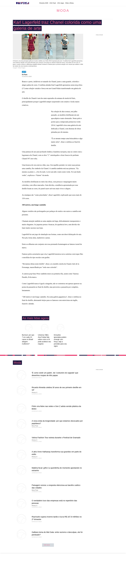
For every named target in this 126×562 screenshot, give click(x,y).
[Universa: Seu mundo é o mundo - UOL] (22, 3)
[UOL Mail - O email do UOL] (99, 3)
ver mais (47, 545)
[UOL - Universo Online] (30, 3)
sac (95, 3)
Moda (63, 10)
